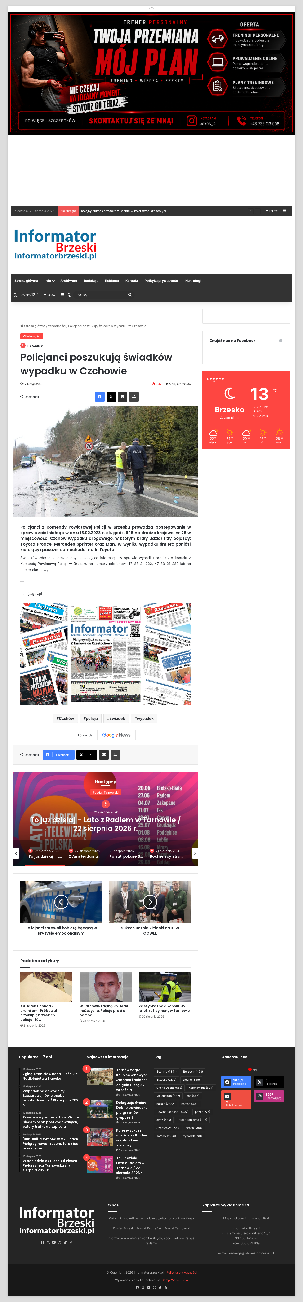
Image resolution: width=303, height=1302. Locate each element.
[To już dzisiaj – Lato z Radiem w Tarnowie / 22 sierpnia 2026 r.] (100, 1164)
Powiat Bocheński (172, 1112)
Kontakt (131, 281)
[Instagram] (59, 1242)
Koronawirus (201, 1087)
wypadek (145, 718)
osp (193, 1095)
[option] (105, 819)
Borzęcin (193, 1071)
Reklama (112, 281)
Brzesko (166, 1079)
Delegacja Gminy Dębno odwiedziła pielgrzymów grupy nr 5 (132, 1110)
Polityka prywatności (162, 281)
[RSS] (71, 1242)
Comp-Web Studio (174, 1280)
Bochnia (166, 1071)
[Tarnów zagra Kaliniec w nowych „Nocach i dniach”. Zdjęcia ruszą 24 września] (100, 1076)
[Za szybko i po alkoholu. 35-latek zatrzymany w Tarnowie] (165, 987)
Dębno (191, 1079)
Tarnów (166, 1136)
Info (48, 281)
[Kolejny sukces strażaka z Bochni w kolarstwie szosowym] (100, 1137)
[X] (111, 397)
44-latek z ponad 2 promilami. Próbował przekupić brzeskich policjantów (38, 1013)
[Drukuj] (134, 397)
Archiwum (68, 281)
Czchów (66, 718)
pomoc (190, 1103)
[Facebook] (100, 397)
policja (92, 718)
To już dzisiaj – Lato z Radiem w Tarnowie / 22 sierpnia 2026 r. (127, 211)
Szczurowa (167, 1128)
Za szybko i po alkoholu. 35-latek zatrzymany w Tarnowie (164, 1008)
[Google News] (116, 735)
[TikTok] (65, 1242)
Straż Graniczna (192, 1120)
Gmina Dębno (169, 1087)
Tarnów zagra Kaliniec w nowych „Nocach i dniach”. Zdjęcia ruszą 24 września (132, 1080)
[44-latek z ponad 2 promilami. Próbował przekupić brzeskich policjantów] (46, 987)
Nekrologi (193, 281)
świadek (117, 718)
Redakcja (91, 281)
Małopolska (168, 1095)
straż (163, 1120)
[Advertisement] (151, 170)
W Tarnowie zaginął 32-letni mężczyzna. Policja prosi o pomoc (104, 1011)
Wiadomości (57, 326)
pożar (202, 1112)
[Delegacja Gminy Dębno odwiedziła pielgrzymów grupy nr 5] (100, 1109)
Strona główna (26, 281)
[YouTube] (54, 1242)
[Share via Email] (122, 397)
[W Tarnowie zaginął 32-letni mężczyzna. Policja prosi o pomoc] (106, 987)
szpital (194, 1128)
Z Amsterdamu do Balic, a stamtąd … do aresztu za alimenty (105, 824)
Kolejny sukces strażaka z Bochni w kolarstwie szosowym (131, 1138)
